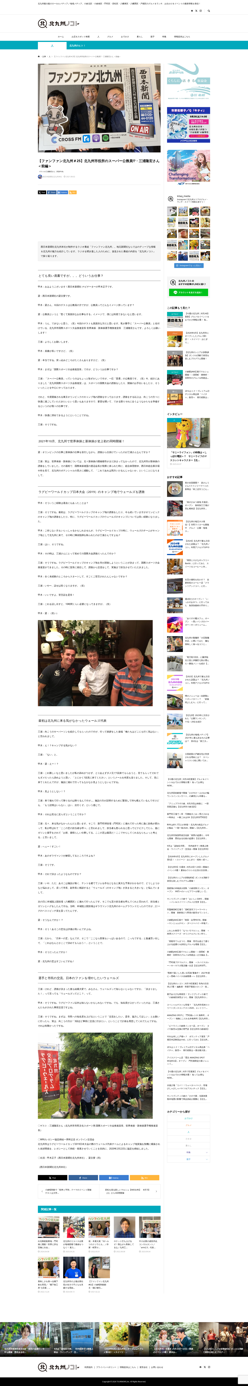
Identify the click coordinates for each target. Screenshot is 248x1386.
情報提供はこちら (182, 36)
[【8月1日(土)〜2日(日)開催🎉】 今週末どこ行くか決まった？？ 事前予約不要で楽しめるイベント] (205, 256)
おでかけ (125, 36)
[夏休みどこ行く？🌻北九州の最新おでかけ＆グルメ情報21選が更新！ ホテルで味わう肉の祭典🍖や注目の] (194, 256)
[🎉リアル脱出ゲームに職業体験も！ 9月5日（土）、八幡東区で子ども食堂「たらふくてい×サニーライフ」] (194, 245)
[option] (57, 1339)
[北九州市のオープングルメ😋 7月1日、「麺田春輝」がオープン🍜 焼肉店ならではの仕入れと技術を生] (205, 211)
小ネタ (189, 1138)
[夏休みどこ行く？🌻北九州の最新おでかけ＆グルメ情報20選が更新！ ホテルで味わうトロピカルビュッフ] (183, 222)
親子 (153, 36)
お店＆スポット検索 (81, 36)
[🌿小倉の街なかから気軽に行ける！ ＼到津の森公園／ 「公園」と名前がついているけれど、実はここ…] (172, 211)
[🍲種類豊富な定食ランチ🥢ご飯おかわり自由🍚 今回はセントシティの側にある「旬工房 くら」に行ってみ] (194, 234)
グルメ (110, 36)
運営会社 (144, 1367)
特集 (164, 36)
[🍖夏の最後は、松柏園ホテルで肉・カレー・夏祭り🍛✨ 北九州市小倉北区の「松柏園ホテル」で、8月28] (183, 234)
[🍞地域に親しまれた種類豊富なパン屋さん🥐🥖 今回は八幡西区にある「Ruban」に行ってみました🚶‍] (205, 245)
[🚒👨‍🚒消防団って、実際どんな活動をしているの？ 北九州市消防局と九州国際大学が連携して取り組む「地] (183, 256)
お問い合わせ (157, 1367)
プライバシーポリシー (106, 1367)
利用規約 (89, 1367)
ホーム (61, 36)
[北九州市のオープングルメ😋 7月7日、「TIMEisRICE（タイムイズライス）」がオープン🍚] (172, 256)
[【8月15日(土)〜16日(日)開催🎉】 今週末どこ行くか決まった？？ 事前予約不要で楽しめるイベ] (194, 222)
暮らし (140, 36)
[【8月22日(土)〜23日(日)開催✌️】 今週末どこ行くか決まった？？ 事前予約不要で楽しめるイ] (183, 211)
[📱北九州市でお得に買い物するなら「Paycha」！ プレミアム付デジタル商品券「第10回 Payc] (172, 222)
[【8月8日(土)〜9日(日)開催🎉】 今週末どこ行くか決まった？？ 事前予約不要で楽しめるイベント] (183, 245)
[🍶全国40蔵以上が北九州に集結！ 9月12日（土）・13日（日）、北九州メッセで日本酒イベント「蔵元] (205, 222)
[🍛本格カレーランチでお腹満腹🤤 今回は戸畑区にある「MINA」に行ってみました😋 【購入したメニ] (172, 234)
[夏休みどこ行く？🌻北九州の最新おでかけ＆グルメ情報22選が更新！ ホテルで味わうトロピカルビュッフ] (172, 245)
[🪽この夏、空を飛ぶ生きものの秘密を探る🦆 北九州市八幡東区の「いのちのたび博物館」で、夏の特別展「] (205, 234)
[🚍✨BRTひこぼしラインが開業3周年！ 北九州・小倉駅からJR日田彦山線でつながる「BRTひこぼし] (194, 211)
